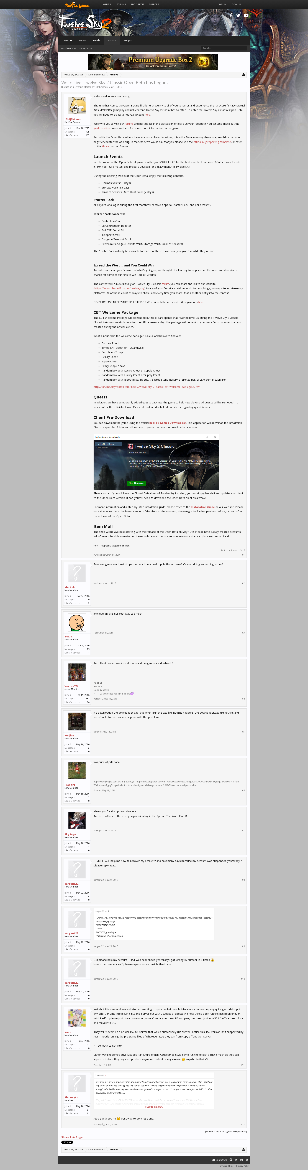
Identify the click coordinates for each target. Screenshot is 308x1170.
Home (68, 40)
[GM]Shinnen (101, 86)
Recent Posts (85, 48)
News (82, 40)
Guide (96, 40)
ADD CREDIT (137, 4)
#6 (243, 790)
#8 (243, 880)
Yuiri (68, 1032)
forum (165, 284)
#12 (243, 1124)
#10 (243, 979)
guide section (102, 128)
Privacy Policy (242, 1165)
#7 (243, 830)
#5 (243, 731)
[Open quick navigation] (243, 74)
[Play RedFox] (77, 4)
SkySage (70, 834)
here (147, 114)
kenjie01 (70, 735)
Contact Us (221, 1159)
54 (88, 1109)
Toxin (68, 636)
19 (88, 649)
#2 (243, 583)
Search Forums (68, 48)
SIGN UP (236, 4)
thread (106, 146)
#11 (243, 1065)
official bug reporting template (212, 142)
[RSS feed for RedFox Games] (246, 1160)
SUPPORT (154, 4)
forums (129, 123)
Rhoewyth (71, 1097)
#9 (243, 946)
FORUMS (121, 4)
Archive (79, 86)
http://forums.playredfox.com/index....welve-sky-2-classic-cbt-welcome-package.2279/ (147, 386)
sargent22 (71, 883)
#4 (243, 698)
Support (129, 40)
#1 (243, 554)
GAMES (107, 4)
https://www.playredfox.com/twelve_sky (119, 288)
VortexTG (71, 686)
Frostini (70, 785)
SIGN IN (222, 4)
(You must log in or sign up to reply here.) (226, 1131)
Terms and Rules (226, 1165)
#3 (243, 632)
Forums (112, 40)
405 (87, 131)
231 (87, 698)
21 (88, 1044)
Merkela (70, 587)
